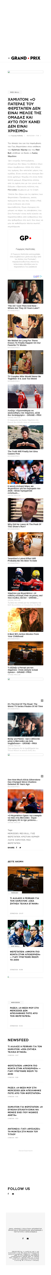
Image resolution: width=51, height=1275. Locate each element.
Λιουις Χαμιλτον (16, 840)
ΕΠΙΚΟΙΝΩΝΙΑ (31, 1232)
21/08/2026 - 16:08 (16, 969)
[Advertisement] (25, 27)
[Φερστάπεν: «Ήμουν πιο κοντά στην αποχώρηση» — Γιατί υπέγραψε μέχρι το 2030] (25, 933)
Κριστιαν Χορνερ (30, 837)
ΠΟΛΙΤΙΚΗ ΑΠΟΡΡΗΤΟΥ (32, 1228)
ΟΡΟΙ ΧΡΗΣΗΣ (15, 1228)
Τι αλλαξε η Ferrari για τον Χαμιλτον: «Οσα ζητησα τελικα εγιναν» (24, 901)
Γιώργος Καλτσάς (17, 135)
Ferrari (14, 893)
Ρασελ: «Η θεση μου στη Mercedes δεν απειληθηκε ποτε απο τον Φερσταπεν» (24, 1090)
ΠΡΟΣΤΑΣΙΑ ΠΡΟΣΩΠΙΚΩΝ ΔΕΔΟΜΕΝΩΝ (25, 1230)
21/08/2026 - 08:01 (13, 1137)
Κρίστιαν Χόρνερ (20, 150)
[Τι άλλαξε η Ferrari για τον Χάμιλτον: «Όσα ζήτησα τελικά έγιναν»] (25, 879)
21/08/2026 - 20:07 (16, 913)
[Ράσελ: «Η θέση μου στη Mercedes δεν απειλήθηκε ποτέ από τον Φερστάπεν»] (25, 989)
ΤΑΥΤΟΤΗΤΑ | (20, 1232)
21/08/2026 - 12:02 (16, 1026)
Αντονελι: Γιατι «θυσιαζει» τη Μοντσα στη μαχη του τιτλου (24, 1132)
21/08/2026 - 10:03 (13, 1118)
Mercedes (12, 190)
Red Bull (14, 92)
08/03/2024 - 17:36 (33, 135)
